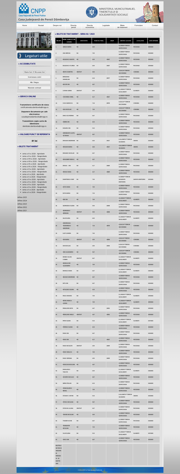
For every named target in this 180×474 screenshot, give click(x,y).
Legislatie (106, 25)
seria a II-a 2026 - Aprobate (33, 189)
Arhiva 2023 (22, 204)
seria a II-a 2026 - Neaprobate (34, 192)
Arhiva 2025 (22, 197)
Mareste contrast (34, 88)
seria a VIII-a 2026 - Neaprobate (35, 161)
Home (24, 25)
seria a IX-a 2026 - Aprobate (33, 153)
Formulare (139, 25)
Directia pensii (73, 26)
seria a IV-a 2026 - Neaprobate (34, 182)
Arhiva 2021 (22, 210)
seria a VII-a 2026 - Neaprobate (34, 166)
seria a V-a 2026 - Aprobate (33, 174)
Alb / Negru (34, 82)
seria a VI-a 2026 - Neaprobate (34, 171)
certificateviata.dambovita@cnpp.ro (34, 107)
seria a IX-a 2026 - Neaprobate (34, 156)
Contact (155, 25)
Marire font (28, 72)
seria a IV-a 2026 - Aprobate (33, 179)
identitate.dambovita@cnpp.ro (34, 126)
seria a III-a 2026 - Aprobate (33, 184)
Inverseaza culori (34, 77)
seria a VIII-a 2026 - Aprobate (34, 159)
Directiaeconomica (90, 26)
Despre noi (57, 25)
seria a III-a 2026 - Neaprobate (34, 187)
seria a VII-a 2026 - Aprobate (33, 164)
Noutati (41, 25)
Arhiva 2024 (22, 200)
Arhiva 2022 (22, 207)
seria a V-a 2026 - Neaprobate (34, 177)
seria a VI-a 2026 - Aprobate (33, 169)
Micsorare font (40, 72)
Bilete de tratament (122, 26)
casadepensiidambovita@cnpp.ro (34, 117)
